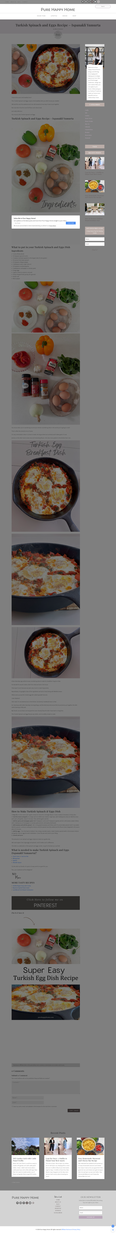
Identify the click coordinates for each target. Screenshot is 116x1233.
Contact (25, 2)
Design (64, 16)
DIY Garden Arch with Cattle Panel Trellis (24, 1159)
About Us (13, 2)
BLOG (58, 1204)
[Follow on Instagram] (86, 1)
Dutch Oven (16, 856)
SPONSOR (58, 1210)
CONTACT (58, 1206)
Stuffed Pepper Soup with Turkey (22, 886)
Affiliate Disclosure (67, 1229)
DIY (86, 113)
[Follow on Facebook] (89, 1)
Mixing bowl (16, 858)
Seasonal (87, 138)
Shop (74, 16)
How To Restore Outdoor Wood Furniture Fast (94, 219)
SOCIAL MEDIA (58, 1212)
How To (87, 124)
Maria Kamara (59, 29)
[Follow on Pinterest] (82, 1)
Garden (87, 115)
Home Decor (88, 118)
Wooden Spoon (17, 862)
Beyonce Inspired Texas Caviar (21, 888)
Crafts (87, 110)
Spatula (15, 860)
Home (7, 2)
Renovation (88, 135)
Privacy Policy (76, 1229)
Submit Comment (74, 1110)
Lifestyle (54, 16)
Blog (19, 2)
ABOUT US (58, 1202)
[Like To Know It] (98, 1)
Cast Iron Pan (24, 856)
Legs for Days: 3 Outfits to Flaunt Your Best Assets (94, 173)
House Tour (41, 16)
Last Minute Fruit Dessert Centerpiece (23, 890)
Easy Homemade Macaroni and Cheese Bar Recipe (94, 196)
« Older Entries (16, 1182)
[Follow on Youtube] (95, 1)
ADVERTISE (58, 1208)
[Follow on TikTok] (92, 1)
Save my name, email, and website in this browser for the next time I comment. (35, 1106)
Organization (89, 129)
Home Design (89, 121)
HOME (58, 1200)
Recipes (87, 132)
